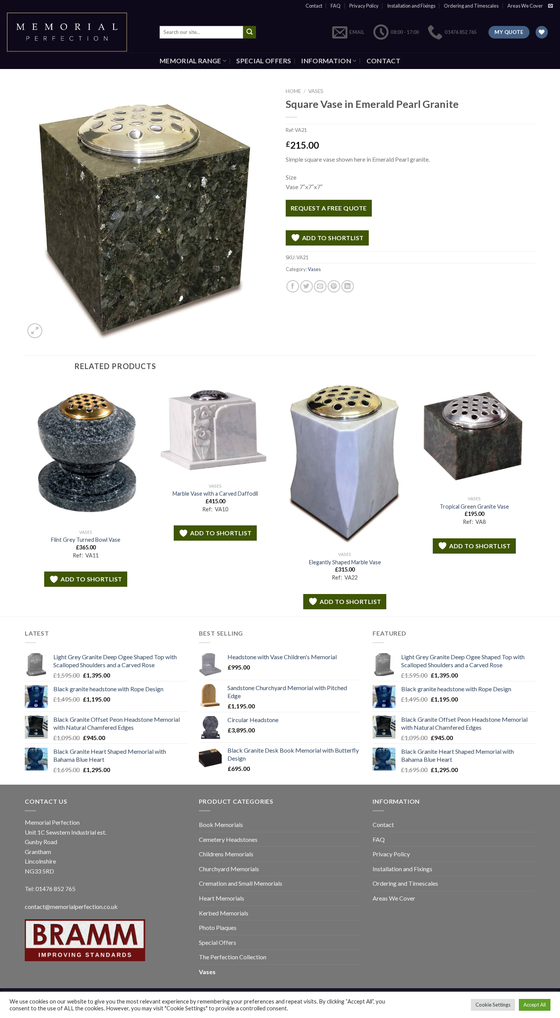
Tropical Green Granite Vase (474, 506)
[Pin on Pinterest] (334, 286)
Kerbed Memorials (223, 913)
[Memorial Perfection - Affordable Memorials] (74, 32)
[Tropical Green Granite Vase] (474, 436)
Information (326, 61)
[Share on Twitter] (306, 286)
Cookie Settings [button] (492, 1005)
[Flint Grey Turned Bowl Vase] (86, 452)
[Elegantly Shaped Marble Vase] (345, 464)
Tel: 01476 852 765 (50, 888)
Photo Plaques (218, 927)
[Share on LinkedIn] (347, 286)
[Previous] (25, 497)
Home (293, 91)
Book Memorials (221, 824)
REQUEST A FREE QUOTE (329, 208)
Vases (315, 91)
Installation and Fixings (411, 6)
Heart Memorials (221, 898)
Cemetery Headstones (228, 839)
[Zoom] (34, 330)
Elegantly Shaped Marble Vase (345, 562)
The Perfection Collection (232, 956)
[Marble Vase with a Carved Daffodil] (215, 429)
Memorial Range (190, 61)
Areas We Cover (525, 6)
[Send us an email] (550, 6)
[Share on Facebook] (292, 286)
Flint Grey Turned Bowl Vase (85, 539)
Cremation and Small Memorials (240, 883)
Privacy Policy (364, 6)
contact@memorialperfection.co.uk (71, 906)
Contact (314, 6)
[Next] (535, 497)
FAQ (336, 6)
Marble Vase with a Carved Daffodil (215, 493)
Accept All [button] (534, 1005)
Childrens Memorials (226, 853)
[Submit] (249, 32)
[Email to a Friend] (320, 286)
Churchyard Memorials (229, 868)
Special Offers (263, 61)
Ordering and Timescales (471, 6)
